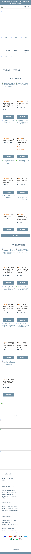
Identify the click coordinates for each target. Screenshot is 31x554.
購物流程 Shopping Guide (8, 490)
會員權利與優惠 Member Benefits (10, 510)
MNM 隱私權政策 (15, 549)
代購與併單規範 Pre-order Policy (10, 506)
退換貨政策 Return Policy (8, 498)
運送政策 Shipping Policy (8, 494)
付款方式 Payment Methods (9, 496)
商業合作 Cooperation (7, 480)
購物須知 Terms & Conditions (9, 492)
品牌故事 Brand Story (7, 478)
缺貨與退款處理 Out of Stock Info (10, 508)
